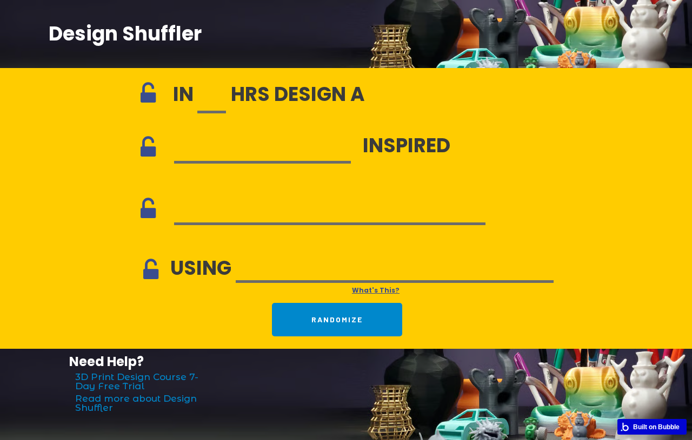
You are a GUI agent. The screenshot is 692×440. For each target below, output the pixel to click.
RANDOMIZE (337, 319)
